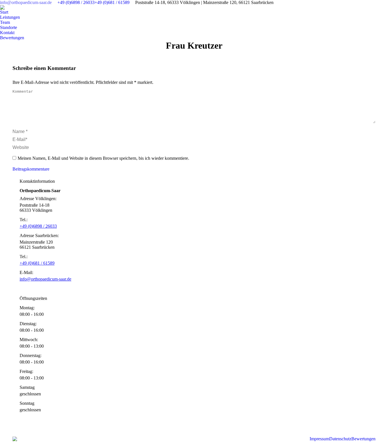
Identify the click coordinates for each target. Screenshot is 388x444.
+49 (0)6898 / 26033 (76, 2)
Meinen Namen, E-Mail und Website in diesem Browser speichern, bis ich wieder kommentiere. (103, 158)
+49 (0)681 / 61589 (112, 2)
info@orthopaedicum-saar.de (26, 2)
